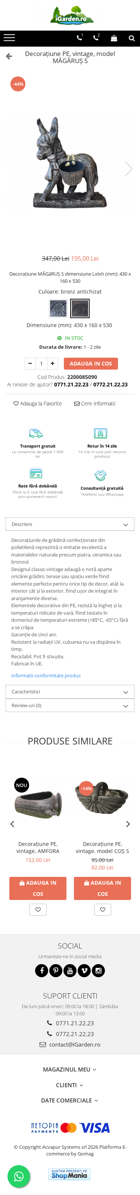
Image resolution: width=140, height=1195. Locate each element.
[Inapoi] (5, 56)
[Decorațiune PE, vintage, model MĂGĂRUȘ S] (70, 161)
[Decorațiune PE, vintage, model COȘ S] (102, 798)
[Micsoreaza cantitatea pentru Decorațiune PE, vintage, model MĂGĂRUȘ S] (30, 364)
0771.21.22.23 (74, 1023)
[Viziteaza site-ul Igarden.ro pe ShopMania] (69, 1174)
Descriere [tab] (22, 524)
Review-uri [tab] (26, 705)
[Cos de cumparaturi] (114, 38)
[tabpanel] (70, 161)
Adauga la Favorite (40, 403)
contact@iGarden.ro (74, 1044)
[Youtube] (70, 970)
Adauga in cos (91, 363)
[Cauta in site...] (132, 38)
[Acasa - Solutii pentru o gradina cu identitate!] (70, 15)
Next (128, 168)
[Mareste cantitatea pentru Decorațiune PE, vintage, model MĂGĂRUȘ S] (52, 364)
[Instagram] (98, 970)
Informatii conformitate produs (46, 675)
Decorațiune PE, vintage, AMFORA (37, 847)
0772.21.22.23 (74, 1034)
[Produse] (10, 40)
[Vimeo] (84, 970)
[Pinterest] (55, 970)
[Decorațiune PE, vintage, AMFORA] (37, 798)
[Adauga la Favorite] (38, 910)
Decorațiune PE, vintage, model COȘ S (102, 847)
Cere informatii (97, 403)
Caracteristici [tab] (26, 691)
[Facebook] (41, 970)
